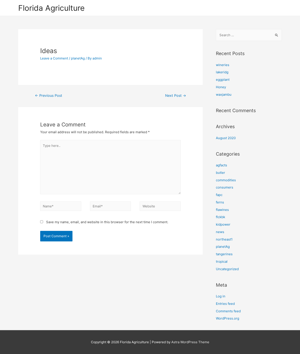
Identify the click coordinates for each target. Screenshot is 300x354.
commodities (226, 180)
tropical (222, 261)
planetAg (78, 58)
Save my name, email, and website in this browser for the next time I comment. (107, 222)
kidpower (223, 224)
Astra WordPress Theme (190, 342)
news (220, 232)
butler (220, 173)
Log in (220, 296)
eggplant (223, 79)
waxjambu (223, 94)
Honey (221, 87)
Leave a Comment (54, 58)
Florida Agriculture (51, 8)
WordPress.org (227, 318)
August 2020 (226, 138)
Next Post (175, 95)
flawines (222, 210)
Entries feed (225, 304)
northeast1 (224, 239)
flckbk (220, 217)
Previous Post (48, 95)
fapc (219, 195)
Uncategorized (227, 269)
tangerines (224, 254)
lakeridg (222, 72)
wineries (222, 65)
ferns (220, 202)
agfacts (221, 165)
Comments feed (228, 311)
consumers (224, 187)
